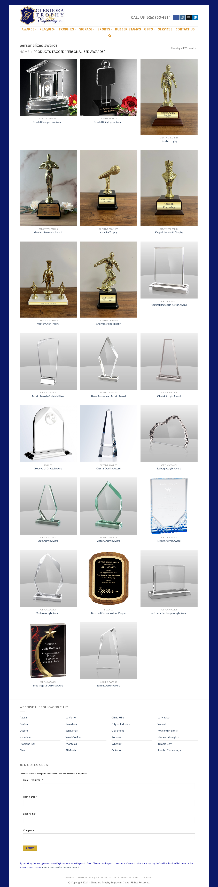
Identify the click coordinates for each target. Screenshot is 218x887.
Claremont (118, 730)
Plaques (47, 29)
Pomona (116, 737)
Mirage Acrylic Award (169, 540)
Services (165, 29)
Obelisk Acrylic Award (169, 396)
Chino (23, 750)
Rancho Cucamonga (169, 750)
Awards (28, 29)
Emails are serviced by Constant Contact (60, 867)
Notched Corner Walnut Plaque (108, 613)
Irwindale (25, 737)
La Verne (71, 717)
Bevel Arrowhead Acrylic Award (108, 396)
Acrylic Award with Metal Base (48, 396)
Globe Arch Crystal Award (48, 468)
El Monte (71, 750)
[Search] (109, 35)
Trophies (66, 29)
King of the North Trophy (169, 232)
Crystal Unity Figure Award (108, 122)
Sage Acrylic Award (48, 540)
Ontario (116, 750)
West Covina (73, 737)
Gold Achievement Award (48, 232)
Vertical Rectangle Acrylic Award (169, 304)
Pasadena (71, 724)
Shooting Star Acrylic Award (48, 685)
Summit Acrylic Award (108, 685)
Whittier (116, 743)
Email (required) (33, 779)
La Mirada (163, 717)
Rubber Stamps (128, 29)
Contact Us (185, 29)
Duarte (24, 730)
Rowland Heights (168, 730)
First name (30, 796)
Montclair (71, 743)
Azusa (23, 717)
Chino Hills (118, 717)
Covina (24, 724)
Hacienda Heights (168, 737)
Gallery (148, 877)
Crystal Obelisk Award (108, 468)
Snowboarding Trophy (108, 323)
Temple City (165, 743)
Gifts (148, 29)
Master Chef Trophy (48, 323)
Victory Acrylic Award (108, 540)
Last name (29, 813)
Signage (86, 29)
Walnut (162, 724)
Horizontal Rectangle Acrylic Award (169, 613)
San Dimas (72, 730)
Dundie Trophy (169, 141)
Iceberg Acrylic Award (169, 468)
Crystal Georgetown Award (48, 122)
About (137, 877)
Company (28, 830)
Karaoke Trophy (108, 232)
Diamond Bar (27, 743)
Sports (103, 29)
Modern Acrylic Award (48, 613)
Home (24, 52)
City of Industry (121, 724)
